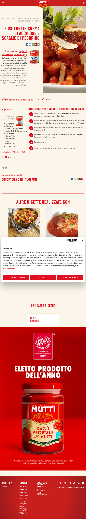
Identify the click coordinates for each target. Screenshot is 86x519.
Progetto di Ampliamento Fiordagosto (23, 508)
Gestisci (42, 277)
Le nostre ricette (43, 305)
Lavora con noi (23, 496)
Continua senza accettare (16, 277)
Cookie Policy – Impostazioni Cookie (43, 494)
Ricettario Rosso (18, 18)
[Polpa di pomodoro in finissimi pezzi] (19, 121)
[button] (27, 44)
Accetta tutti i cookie (70, 277)
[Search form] (67, 3)
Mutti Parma (6, 18)
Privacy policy (41, 490)
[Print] (9, 157)
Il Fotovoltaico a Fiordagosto (24, 502)
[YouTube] (83, 483)
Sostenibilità (23, 499)
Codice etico (23, 493)
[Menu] (18, 3)
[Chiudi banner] (82, 240)
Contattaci (5, 487)
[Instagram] (69, 483)
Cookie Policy (11, 268)
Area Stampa (23, 487)
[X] (65, 483)
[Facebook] (60, 483)
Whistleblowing (23, 513)
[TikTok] (74, 483)
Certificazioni (23, 490)
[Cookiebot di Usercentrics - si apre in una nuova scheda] (67, 240)
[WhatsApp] (3, 157)
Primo (4, 168)
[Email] (6, 157)
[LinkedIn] (78, 483)
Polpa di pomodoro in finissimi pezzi (14, 52)
